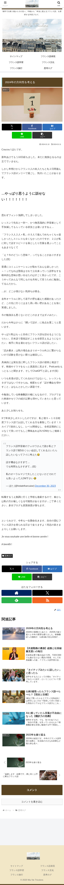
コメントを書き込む (32, 801)
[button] (42, 135)
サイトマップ (16, 866)
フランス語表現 (47, 866)
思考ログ (47, 874)
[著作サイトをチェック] (16, 593)
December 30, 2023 (45, 486)
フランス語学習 (16, 870)
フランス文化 (47, 870)
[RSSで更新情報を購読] (47, 600)
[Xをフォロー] (47, 593)
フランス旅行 (16, 874)
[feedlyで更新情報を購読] (16, 600)
